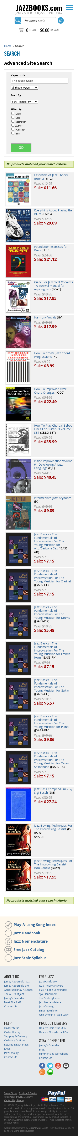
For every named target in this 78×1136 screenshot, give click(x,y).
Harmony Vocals (45, 317)
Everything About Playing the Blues (53, 212)
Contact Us (10, 1006)
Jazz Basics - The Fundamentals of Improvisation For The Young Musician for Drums (52, 612)
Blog (42, 1049)
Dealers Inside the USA (52, 1028)
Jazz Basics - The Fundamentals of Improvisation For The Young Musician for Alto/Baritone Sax (49, 541)
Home (7, 46)
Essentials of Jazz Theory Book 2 (51, 177)
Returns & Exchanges (16, 1044)
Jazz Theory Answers (51, 985)
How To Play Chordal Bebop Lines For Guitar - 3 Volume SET (53, 428)
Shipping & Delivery (15, 1036)
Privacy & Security (24, 1096)
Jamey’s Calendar (14, 998)
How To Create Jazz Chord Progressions (52, 355)
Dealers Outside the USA (53, 1032)
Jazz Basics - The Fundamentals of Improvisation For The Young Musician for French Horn (52, 650)
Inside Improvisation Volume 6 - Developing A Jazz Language (53, 464)
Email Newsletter (49, 1010)
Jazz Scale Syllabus (30, 957)
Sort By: (16, 95)
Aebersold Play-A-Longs (18, 990)
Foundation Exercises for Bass (51, 248)
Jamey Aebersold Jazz (17, 981)
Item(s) (33, 29)
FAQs (7, 1049)
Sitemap (20, 1100)
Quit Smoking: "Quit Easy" (54, 1014)
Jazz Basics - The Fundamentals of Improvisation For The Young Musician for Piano (51, 721)
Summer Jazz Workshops (53, 1053)
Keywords (18, 75)
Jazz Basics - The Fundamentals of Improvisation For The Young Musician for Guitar (51, 685)
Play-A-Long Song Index (35, 924)
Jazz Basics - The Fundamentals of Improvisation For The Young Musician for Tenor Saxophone (51, 760)
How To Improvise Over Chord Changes (50, 390)
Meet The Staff (12, 1002)
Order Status (11, 1028)
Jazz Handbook (27, 933)
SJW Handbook (48, 994)
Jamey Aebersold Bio (16, 985)
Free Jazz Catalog (29, 949)
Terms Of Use (10, 1093)
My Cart (55, 29)
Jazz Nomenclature (31, 941)
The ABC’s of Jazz (14, 994)
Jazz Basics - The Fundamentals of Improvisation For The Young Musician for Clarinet (52, 576)
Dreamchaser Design (38, 1127)
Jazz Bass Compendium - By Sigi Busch (53, 790)
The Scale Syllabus (49, 998)
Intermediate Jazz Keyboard (52, 498)
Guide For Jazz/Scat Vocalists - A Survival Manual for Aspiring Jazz (53, 285)
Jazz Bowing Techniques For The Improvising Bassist (53, 827)
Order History (12, 1032)
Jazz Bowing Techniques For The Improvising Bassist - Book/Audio (53, 864)
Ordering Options (14, 1040)
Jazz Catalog (46, 1006)
